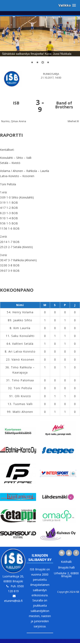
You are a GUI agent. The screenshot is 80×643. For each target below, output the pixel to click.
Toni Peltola (23, 388)
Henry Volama (22, 312)
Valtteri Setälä (22, 344)
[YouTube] (69, 553)
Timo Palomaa (23, 380)
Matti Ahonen (23, 412)
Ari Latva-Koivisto (21, 351)
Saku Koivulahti (22, 336)
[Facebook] (76, 553)
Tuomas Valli (23, 404)
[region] (40, 42)
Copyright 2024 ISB (68, 592)
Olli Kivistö (23, 396)
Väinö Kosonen (22, 359)
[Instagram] (62, 553)
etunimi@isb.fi (13, 601)
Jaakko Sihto (22, 320)
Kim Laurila (21, 328)
